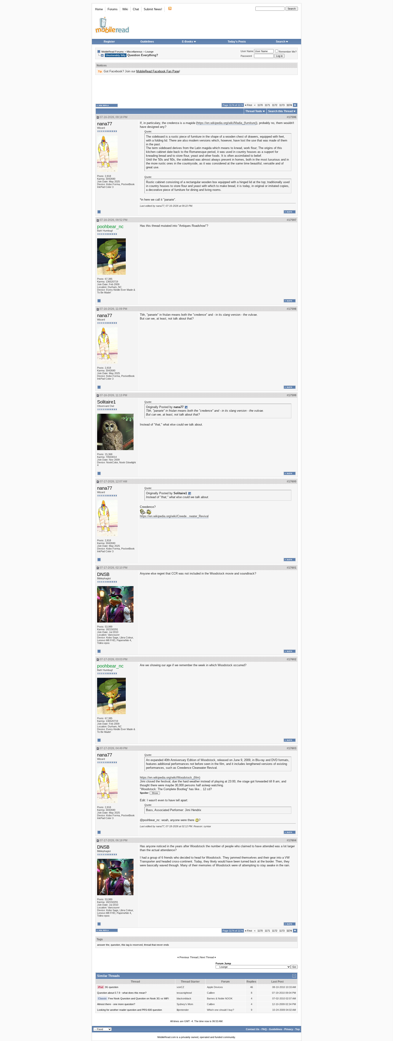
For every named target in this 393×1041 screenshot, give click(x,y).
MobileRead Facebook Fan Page (157, 71)
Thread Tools (253, 111)
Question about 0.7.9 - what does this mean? (121, 992)
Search (280, 41)
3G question (111, 987)
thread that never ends (156, 944)
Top (297, 1029)
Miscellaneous (134, 51)
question (115, 944)
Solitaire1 (106, 401)
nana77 (104, 123)
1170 (260, 105)
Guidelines (147, 41)
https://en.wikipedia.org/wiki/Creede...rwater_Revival (174, 516)
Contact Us (252, 1029)
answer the (103, 944)
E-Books (187, 41)
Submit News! (153, 9)
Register (109, 41)
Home (99, 9)
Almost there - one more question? (116, 1004)
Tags (100, 939)
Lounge (149, 51)
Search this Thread (280, 111)
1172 (274, 105)
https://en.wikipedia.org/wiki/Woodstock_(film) (170, 777)
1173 (282, 105)
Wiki (125, 9)
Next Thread (207, 957)
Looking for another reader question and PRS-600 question (129, 1009)
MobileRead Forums (112, 51)
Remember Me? (288, 51)
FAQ (264, 1029)
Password (246, 56)
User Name (247, 51)
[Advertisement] (196, 89)
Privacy (288, 1029)
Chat (136, 9)
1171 (267, 105)
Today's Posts (237, 41)
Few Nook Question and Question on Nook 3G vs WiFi (138, 998)
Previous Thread (188, 957)
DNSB (103, 574)
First (248, 105)
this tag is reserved (132, 944)
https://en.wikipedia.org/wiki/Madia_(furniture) (226, 123)
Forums (113, 9)
